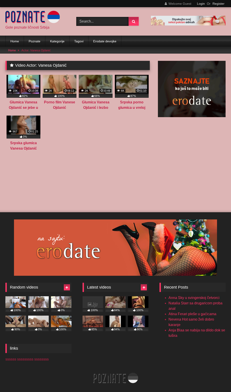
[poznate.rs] (35, 18)
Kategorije (57, 41)
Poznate (34, 41)
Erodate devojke (104, 41)
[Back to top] (217, 378)
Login (201, 3)
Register (218, 3)
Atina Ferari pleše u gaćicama (192, 314)
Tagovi (78, 41)
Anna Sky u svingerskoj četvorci (194, 298)
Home (14, 41)
